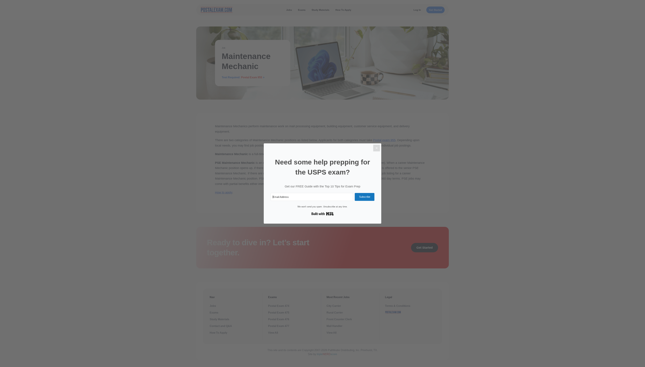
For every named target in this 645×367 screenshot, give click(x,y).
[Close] (376, 148)
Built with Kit (322, 214)
